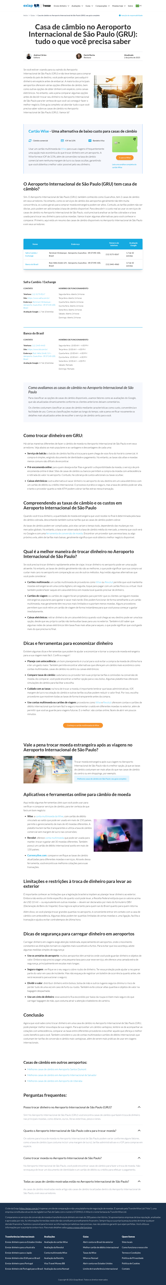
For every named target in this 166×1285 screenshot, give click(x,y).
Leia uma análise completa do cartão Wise (124, 165)
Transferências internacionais (19, 1236)
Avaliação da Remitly (54, 1258)
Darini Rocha (89, 55)
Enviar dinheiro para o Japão (18, 1252)
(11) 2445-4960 (38, 345)
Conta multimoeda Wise (55, 1252)
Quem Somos (128, 1236)
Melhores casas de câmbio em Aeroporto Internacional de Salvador (62, 1075)
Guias (88, 6)
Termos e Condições (131, 1252)
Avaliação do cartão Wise (56, 1242)
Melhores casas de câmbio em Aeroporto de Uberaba (54, 1080)
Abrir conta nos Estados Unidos (98, 1263)
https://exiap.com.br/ (29, 1208)
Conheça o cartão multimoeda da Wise (83, 725)
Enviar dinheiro (60, 6)
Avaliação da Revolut (54, 1247)
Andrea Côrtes (40, 55)
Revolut (109, 582)
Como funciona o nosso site (135, 1247)
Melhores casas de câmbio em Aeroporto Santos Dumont (56, 1069)
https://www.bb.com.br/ (38, 349)
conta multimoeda (54, 837)
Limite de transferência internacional (100, 1268)
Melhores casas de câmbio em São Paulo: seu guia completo (101, 779)
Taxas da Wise (89, 1252)
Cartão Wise (39, 131)
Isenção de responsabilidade (132, 15)
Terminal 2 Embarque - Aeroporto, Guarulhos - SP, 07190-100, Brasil (39, 305)
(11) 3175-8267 (38, 294)
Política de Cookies (131, 1263)
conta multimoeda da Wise (49, 816)
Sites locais (127, 1242)
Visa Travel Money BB (54, 1263)
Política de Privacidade (132, 1258)
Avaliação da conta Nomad (56, 1268)
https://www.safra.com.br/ (39, 298)
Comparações (101, 6)
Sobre (130, 6)
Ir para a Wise (125, 157)
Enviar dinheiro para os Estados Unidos (23, 1242)
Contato (126, 1268)
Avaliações (76, 6)
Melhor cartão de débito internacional (101, 1247)
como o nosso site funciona (79, 1227)
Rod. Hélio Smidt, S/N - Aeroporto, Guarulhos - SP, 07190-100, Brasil (39, 356)
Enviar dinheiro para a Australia (20, 1247)
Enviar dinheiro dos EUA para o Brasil (22, 1258)
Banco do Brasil (31, 264)
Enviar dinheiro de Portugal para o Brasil (24, 1268)
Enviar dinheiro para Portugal (19, 1263)
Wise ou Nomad (90, 1258)
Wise (63, 148)
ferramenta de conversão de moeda (64, 533)
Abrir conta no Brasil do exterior (98, 1242)
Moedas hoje (117, 6)
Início (25, 15)
